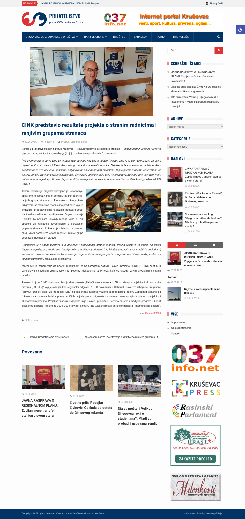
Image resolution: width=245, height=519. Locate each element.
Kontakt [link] (172, 277)
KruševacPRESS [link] (153, 313)
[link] (240, 29)
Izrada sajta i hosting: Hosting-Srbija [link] (202, 513)
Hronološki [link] (181, 36)
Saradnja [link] (140, 36)
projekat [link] (35, 320)
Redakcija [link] (49, 141)
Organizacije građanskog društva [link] (50, 36)
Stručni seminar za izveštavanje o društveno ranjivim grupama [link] (119, 337)
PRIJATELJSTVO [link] (64, 16)
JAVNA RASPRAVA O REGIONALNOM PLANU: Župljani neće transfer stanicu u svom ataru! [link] (194, 76)
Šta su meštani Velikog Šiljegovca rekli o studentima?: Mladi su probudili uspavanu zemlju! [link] (195, 102)
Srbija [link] (84, 141)
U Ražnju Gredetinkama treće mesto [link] (48, 337)
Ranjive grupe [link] (94, 36)
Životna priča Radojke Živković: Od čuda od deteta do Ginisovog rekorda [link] (91, 408)
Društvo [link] (119, 36)
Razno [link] (160, 36)
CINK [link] (27, 320)
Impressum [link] (178, 322)
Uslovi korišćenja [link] (181, 327)
